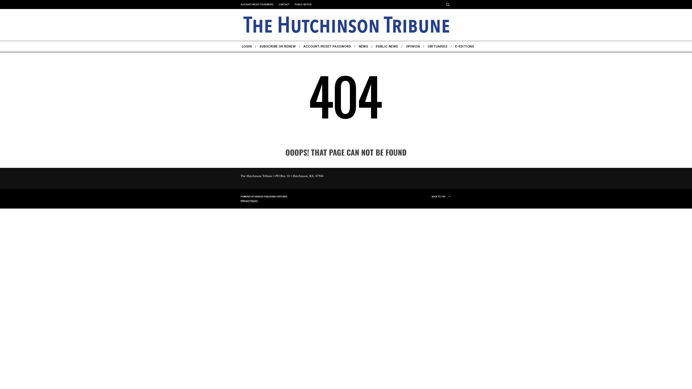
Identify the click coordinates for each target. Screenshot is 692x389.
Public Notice (303, 4)
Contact (284, 4)
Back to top (439, 196)
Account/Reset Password (257, 4)
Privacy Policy (249, 201)
